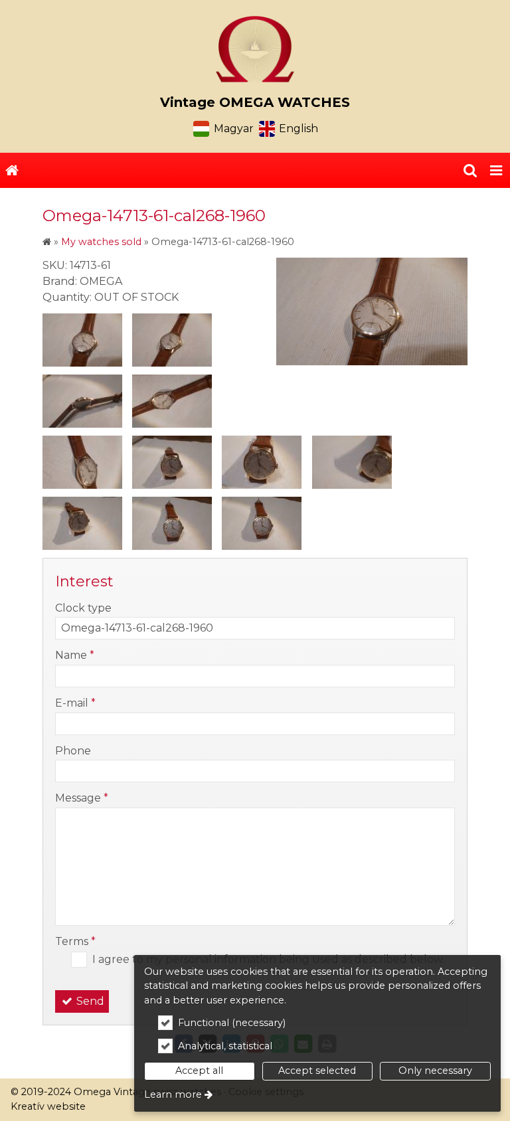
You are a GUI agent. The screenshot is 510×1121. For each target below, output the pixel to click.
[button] (496, 171)
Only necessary (435, 1071)
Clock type (83, 608)
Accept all (199, 1071)
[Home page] (255, 49)
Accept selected (317, 1071)
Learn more (173, 1094)
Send (89, 1001)
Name (74, 655)
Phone (73, 750)
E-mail (75, 703)
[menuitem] (12, 171)
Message (81, 798)
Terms (75, 941)
